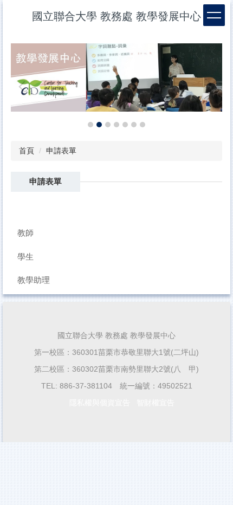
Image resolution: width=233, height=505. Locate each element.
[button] (24, 86)
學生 (25, 256)
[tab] (90, 124)
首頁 (26, 150)
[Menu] (214, 15)
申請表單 (61, 150)
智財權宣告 (155, 402)
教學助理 (33, 279)
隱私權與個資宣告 (99, 402)
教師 (25, 232)
